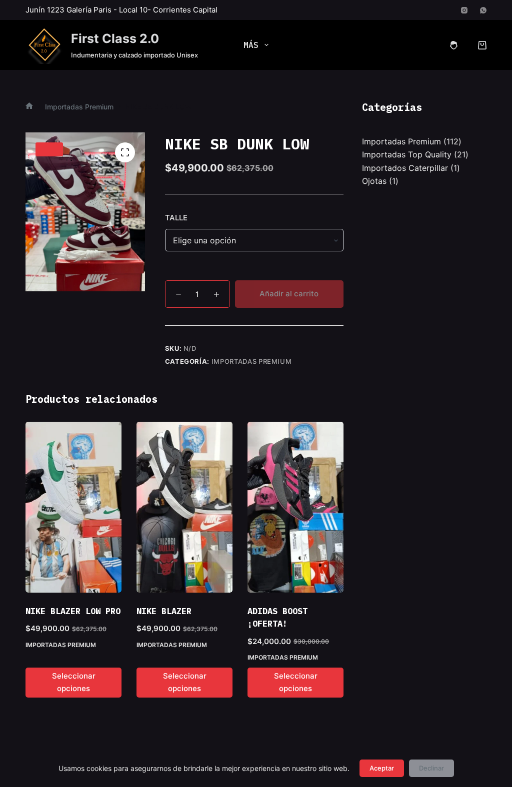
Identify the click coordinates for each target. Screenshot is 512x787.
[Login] (454, 45)
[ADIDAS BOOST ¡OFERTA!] (296, 507)
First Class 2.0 (115, 38)
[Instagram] (464, 10)
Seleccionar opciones (74, 682)
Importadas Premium (252, 361)
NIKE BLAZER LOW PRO (73, 611)
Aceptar (382, 768)
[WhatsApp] (483, 10)
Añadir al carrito (289, 293)
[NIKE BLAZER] (184, 507)
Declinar (431, 768)
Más (251, 45)
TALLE (176, 217)
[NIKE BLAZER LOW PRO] (74, 507)
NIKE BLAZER (164, 611)
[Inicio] (29, 106)
